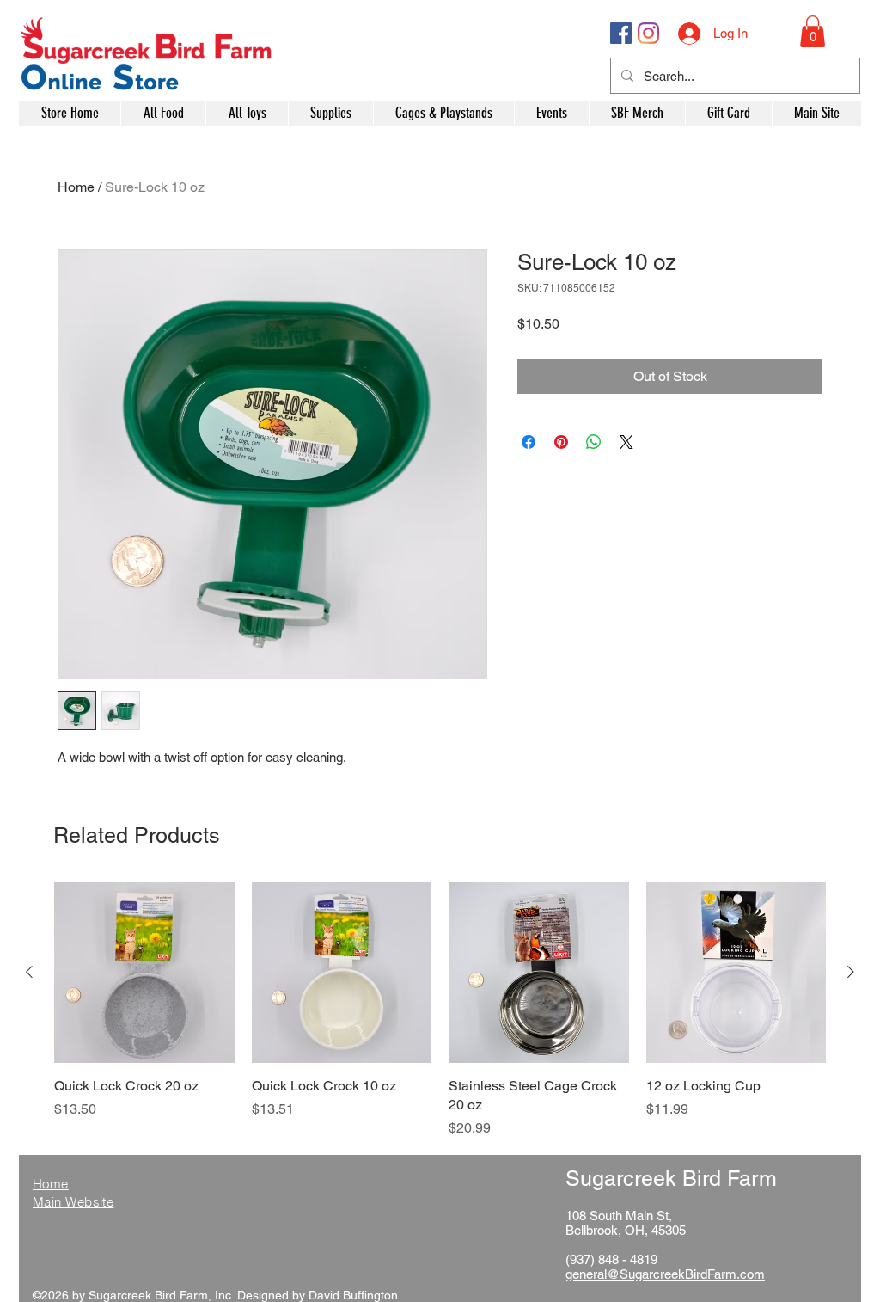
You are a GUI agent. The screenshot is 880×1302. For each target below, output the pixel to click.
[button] (812, 31)
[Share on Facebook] (528, 442)
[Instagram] (648, 33)
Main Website (73, 1202)
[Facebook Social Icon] (621, 33)
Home (76, 187)
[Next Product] (850, 971)
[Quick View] (144, 972)
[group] (440, 1010)
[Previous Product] (29, 971)
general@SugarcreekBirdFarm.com (665, 1274)
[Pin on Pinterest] (561, 442)
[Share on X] (626, 442)
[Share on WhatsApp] (594, 442)
